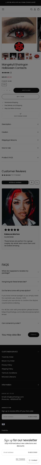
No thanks (20, 459)
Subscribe (32, 452)
